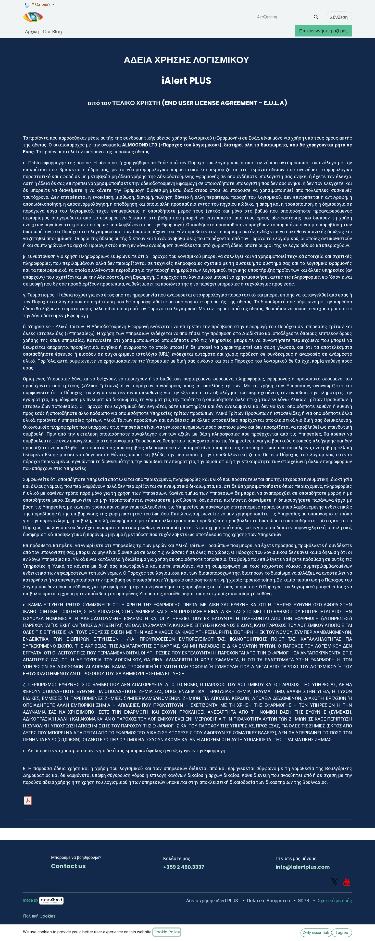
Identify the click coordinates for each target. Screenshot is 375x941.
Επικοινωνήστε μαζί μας (323, 31)
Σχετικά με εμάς (335, 900)
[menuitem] (32, 31)
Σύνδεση (339, 17)
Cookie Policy (167, 932)
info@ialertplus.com (303, 867)
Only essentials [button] (316, 932)
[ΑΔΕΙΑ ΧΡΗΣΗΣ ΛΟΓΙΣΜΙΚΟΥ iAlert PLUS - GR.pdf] (28, 801)
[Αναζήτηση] (316, 17)
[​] (334, 882)
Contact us (68, 866)
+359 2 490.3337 (183, 867)
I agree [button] (342, 932)
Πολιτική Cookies (39, 916)
